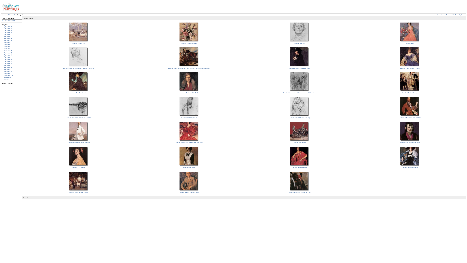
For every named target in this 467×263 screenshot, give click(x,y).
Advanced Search (9, 20)
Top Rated (462, 14)
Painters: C (8, 30)
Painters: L (7, 49)
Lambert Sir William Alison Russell (79, 142)
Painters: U (8, 67)
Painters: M (8, 51)
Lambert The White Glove (410, 167)
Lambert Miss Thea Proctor (78, 93)
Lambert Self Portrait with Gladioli (410, 117)
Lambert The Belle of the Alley (410, 142)
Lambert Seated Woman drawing (299, 117)
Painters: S (8, 63)
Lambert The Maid (189, 167)
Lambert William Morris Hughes (189, 192)
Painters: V (8, 69)
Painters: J (7, 45)
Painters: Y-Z (8, 76)
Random (448, 14)
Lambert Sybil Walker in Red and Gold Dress (189, 142)
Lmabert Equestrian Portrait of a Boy (299, 192)
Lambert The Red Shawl (299, 167)
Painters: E (8, 34)
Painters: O (8, 55)
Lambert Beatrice (299, 43)
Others (6, 80)
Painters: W (8, 71)
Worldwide (7, 78)
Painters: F (7, 36)
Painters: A (8, 26)
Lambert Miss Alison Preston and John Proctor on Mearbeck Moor (189, 68)
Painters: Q (8, 59)
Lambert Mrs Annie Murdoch (189, 93)
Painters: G (11, 15)
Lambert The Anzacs (299, 142)
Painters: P (8, 57)
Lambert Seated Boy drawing (189, 117)
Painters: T (7, 65)
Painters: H (8, 40)
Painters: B (8, 28)
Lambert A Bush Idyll (78, 43)
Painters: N (8, 53)
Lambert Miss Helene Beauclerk (299, 68)
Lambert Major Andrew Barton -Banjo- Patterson (78, 68)
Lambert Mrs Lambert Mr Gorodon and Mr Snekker (299, 93)
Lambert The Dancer (78, 167)
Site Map (455, 14)
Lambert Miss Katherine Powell (410, 68)
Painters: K (8, 47)
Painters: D (8, 32)
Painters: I (7, 42)
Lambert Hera (410, 43)
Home (4, 15)
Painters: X (8, 74)
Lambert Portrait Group (409, 93)
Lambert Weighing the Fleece (78, 192)
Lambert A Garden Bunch (189, 43)
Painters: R (8, 61)
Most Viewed (441, 14)
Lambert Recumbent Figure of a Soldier (78, 117)
